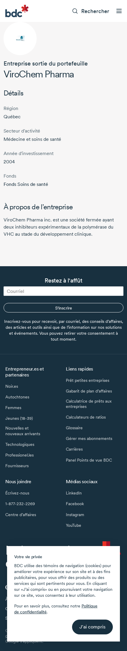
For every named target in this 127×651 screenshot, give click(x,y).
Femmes (13, 407)
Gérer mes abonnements (89, 438)
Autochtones (17, 397)
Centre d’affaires (20, 514)
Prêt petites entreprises (87, 380)
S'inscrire (63, 308)
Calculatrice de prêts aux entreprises (89, 404)
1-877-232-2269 (20, 503)
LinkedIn (74, 493)
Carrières (74, 449)
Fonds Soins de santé (26, 184)
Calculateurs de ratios (86, 417)
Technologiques (19, 444)
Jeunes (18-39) (19, 418)
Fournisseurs (17, 465)
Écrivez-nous (17, 493)
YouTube (73, 525)
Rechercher (95, 11)
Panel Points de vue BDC (89, 460)
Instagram (75, 514)
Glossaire (74, 427)
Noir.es (11, 386)
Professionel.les (19, 455)
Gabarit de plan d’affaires (89, 391)
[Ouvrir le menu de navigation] (119, 11)
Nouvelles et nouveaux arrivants (22, 431)
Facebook (75, 503)
